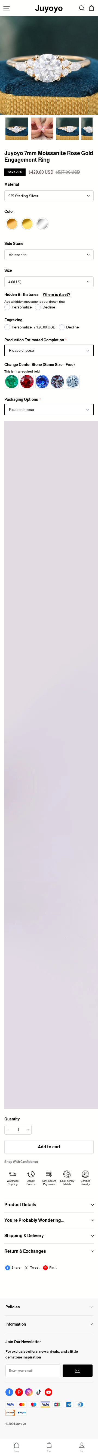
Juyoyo (49, 8)
